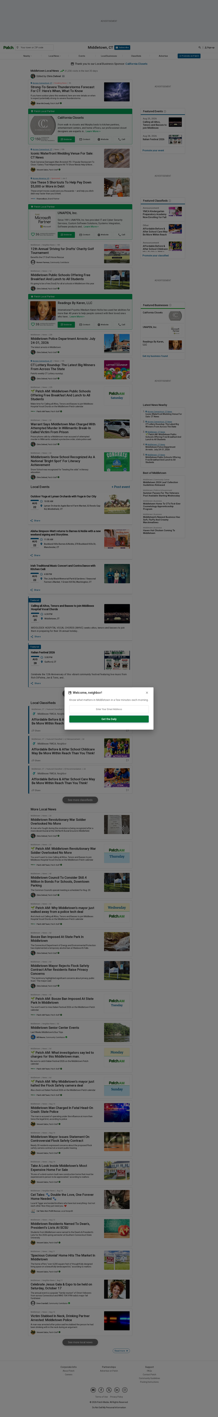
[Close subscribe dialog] (147, 693)
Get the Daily (109, 719)
